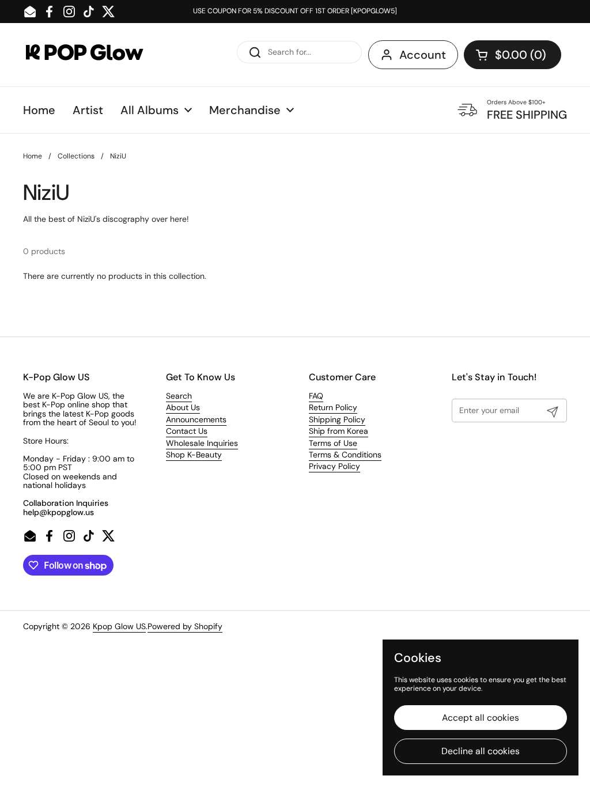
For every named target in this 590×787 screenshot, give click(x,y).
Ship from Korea (338, 431)
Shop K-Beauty (194, 454)
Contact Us (186, 431)
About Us (183, 407)
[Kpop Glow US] (95, 55)
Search (179, 396)
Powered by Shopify (185, 626)
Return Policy (333, 407)
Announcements (196, 419)
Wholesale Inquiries (202, 443)
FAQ (316, 396)
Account (422, 54)
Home (32, 156)
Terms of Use (333, 443)
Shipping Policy (337, 419)
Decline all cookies (480, 751)
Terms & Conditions (345, 454)
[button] (512, 54)
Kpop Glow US (119, 626)
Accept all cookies (480, 718)
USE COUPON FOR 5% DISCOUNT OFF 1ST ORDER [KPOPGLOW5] (295, 11)
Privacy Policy (334, 466)
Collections (76, 156)
